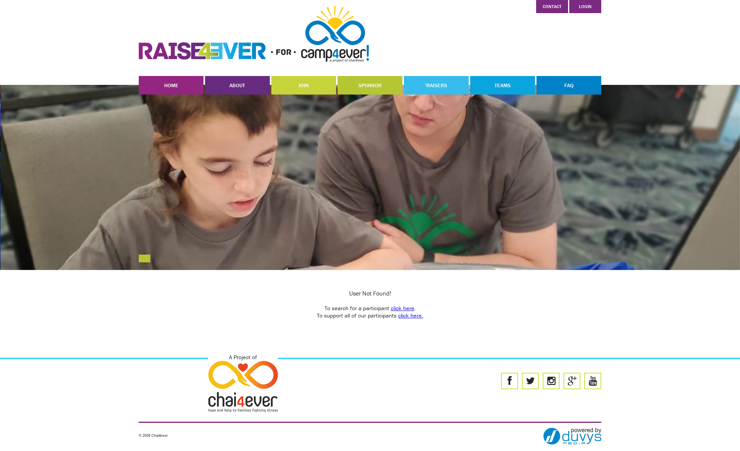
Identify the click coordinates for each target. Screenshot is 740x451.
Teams (502, 85)
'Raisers (436, 85)
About (237, 85)
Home (171, 85)
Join (303, 85)
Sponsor (370, 85)
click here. (410, 315)
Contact (552, 6)
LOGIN (585, 6)
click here (402, 308)
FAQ (569, 85)
